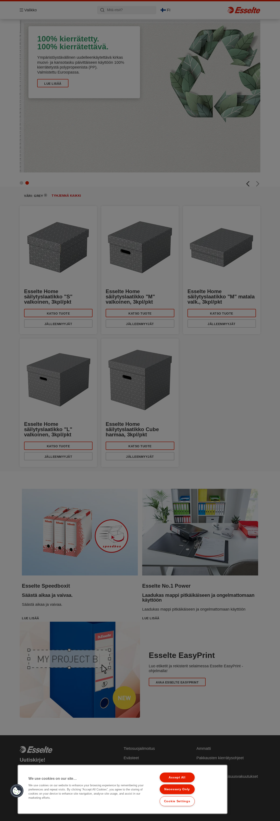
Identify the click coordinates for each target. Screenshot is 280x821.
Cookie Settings (177, 801)
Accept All (177, 777)
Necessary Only (177, 789)
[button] (17, 791)
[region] (123, 789)
